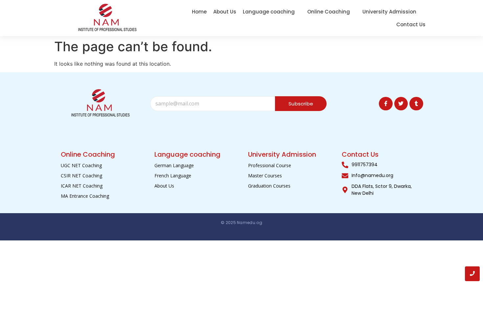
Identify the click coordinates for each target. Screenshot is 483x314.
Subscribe (300, 103)
